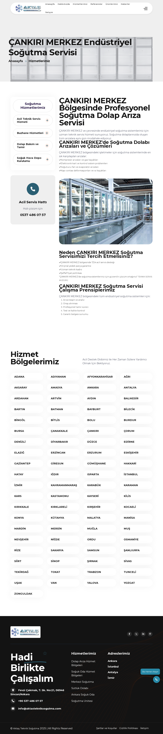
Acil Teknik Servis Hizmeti (28, 120)
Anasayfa (50, 4)
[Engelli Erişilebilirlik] (29, 8)
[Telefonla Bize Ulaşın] (156, 679)
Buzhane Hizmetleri (30, 133)
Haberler (125, 4)
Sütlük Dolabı (79, 688)
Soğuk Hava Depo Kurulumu (29, 159)
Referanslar (97, 4)
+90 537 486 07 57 (30, 700)
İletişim (49, 12)
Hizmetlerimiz (80, 4)
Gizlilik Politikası (128, 728)
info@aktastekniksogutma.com (39, 708)
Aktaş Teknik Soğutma (26, 728)
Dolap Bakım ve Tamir (28, 146)
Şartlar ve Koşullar (106, 728)
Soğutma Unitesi (82, 700)
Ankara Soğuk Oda (82, 694)
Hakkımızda (64, 4)
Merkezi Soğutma (82, 681)
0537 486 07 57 (33, 215)
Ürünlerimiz (112, 4)
